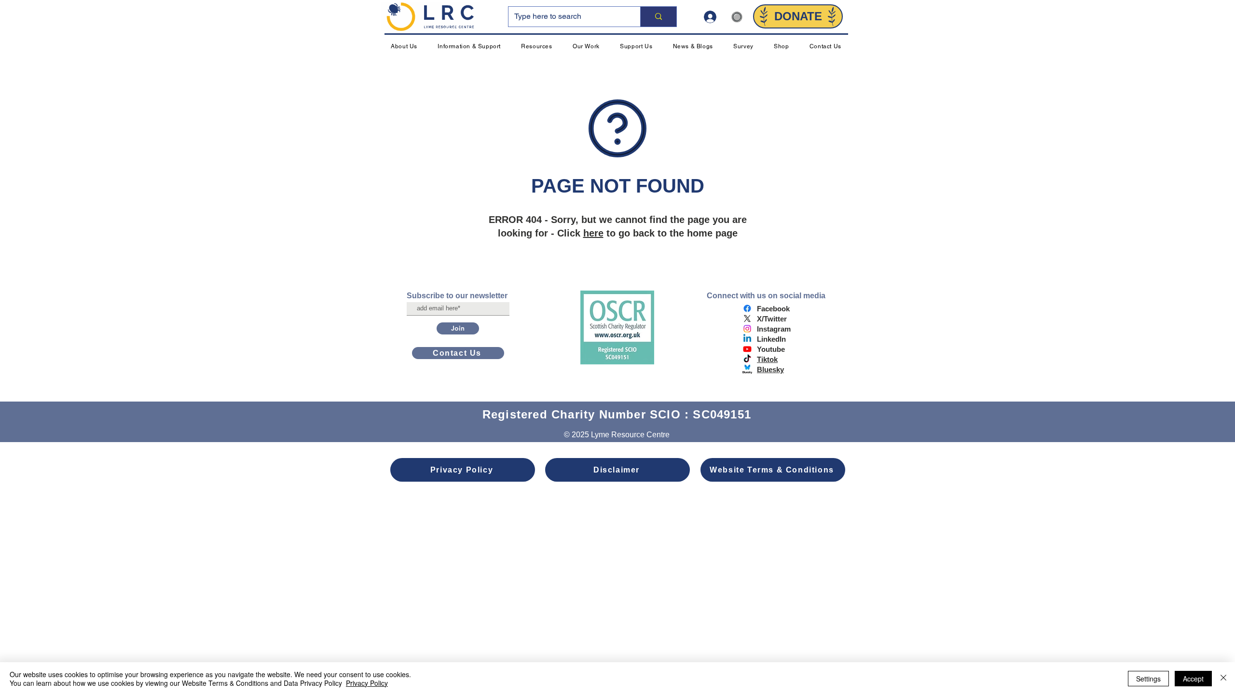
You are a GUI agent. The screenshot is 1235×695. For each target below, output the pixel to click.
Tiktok (767, 359)
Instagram (774, 329)
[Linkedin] (747, 339)
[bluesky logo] (747, 369)
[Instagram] (747, 329)
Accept (1193, 678)
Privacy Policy (367, 683)
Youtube (771, 349)
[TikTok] (747, 359)
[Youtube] (747, 349)
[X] (747, 318)
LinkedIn (771, 339)
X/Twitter (772, 319)
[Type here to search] (658, 17)
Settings (1148, 678)
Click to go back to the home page (647, 233)
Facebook (773, 309)
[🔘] (714, 17)
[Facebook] (747, 308)
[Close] (1223, 678)
